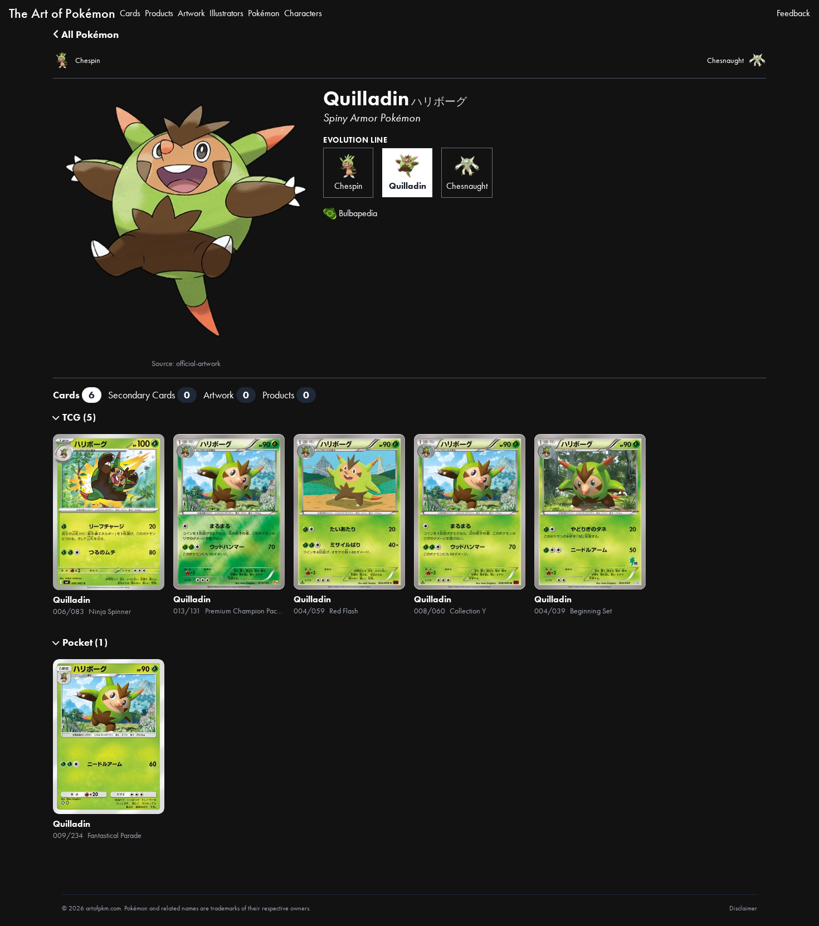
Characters (303, 13)
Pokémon (264, 13)
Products (159, 13)
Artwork (191, 13)
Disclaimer (743, 908)
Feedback (793, 13)
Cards (130, 13)
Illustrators (226, 13)
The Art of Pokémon (62, 13)
